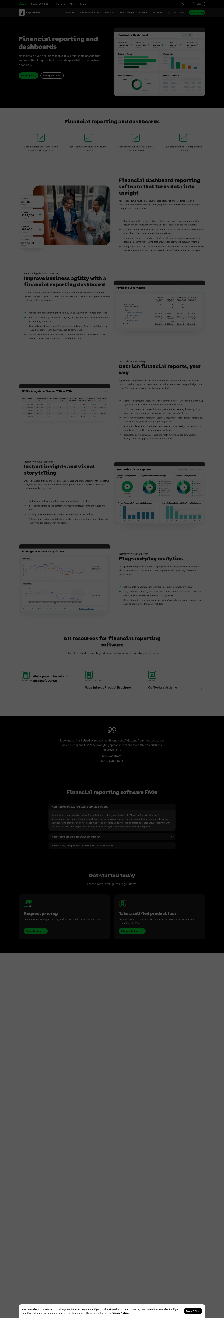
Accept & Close (193, 1311)
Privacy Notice (120, 1313)
